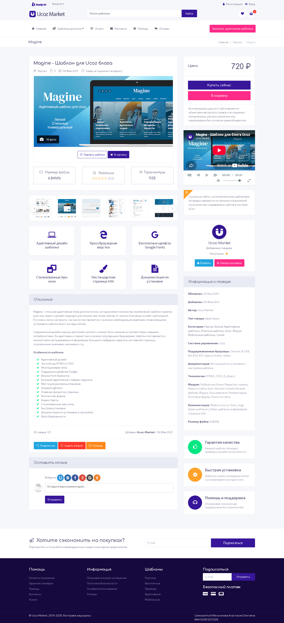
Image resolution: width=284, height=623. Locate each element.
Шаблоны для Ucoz (69, 28)
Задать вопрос (73, 445)
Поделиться (47, 445)
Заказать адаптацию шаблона (232, 28)
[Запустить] (207, 175)
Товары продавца (230, 262)
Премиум (150, 588)
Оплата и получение (42, 577)
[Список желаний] (242, 13)
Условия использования (102, 588)
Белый (219, 326)
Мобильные (152, 599)
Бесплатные (152, 583)
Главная (41, 28)
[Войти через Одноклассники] (97, 477)
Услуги (99, 28)
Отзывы (164, 28)
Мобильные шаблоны (201, 334)
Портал (237, 42)
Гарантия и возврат (41, 583)
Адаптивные (153, 594)
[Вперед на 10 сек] (215, 175)
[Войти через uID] (60, 477)
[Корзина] (251, 13)
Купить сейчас (219, 85)
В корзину (120, 154)
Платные (150, 577)
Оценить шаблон (94, 154)
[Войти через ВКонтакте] (68, 477)
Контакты (120, 28)
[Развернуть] (249, 180)
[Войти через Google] (90, 477)
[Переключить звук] (218, 180)
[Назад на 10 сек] (198, 175)
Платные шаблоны (212, 330)
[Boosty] (39, 4)
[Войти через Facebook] (75, 477)
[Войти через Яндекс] (82, 477)
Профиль (205, 262)
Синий (220, 334)
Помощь (142, 28)
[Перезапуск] (189, 175)
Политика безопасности (102, 583)
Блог (228, 330)
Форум (237, 330)
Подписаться (233, 543)
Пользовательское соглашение (107, 577)
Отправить (55, 499)
